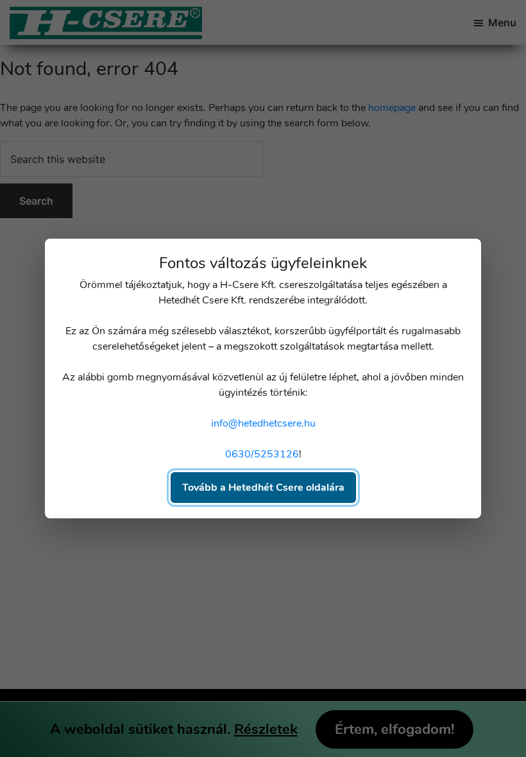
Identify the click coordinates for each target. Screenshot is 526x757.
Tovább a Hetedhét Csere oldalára (263, 488)
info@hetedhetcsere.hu (263, 423)
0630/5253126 (262, 454)
